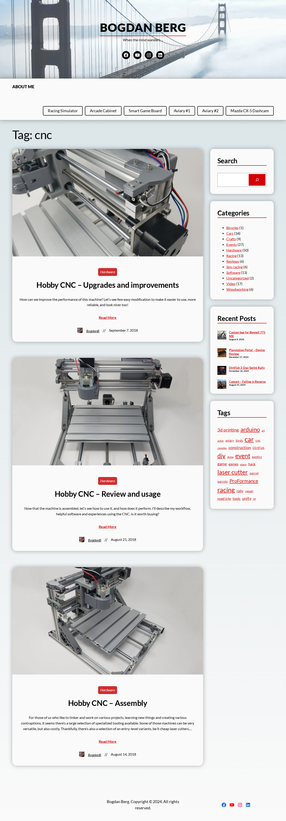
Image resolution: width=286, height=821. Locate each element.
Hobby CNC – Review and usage (108, 493)
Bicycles (232, 228)
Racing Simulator (63, 110)
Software (233, 273)
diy (221, 455)
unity (246, 498)
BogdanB (92, 331)
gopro (243, 464)
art (263, 430)
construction (240, 447)
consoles (222, 448)
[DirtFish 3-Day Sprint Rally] (221, 371)
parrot (254, 473)
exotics (257, 457)
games (233, 464)
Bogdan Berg (143, 27)
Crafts (231, 239)
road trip (224, 498)
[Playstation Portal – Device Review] (221, 353)
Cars (229, 233)
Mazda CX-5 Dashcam (250, 110)
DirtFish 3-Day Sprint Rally (247, 368)
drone (230, 457)
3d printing (228, 429)
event (242, 455)
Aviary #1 (182, 110)
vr (254, 499)
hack (251, 464)
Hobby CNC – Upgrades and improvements (107, 284)
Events (231, 245)
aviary (229, 440)
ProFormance (243, 481)
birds (239, 440)
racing (226, 490)
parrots (222, 481)
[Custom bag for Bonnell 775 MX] (221, 335)
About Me (23, 86)
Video (231, 284)
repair (249, 491)
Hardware (107, 272)
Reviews (232, 261)
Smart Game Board (145, 110)
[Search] (257, 179)
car (249, 439)
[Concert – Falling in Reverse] (221, 385)
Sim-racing (234, 267)
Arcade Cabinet (103, 110)
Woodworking (237, 289)
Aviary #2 (210, 110)
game (222, 463)
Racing (231, 256)
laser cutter (232, 472)
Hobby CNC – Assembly (107, 702)
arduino (250, 429)
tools (236, 498)
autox (220, 440)
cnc (258, 440)
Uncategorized (237, 278)
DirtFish (258, 448)
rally (240, 491)
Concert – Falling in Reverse (247, 381)
